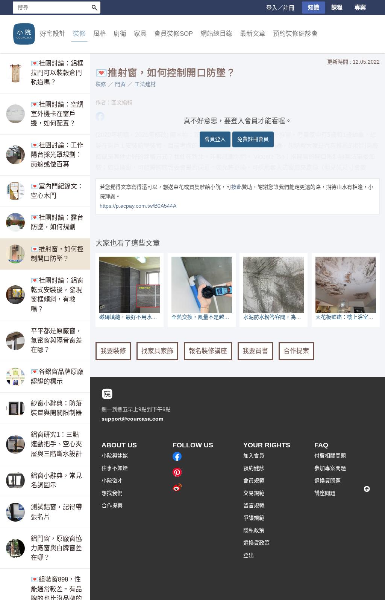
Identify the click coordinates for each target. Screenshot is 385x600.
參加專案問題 (330, 468)
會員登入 (215, 139)
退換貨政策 (256, 543)
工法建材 (145, 84)
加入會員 (253, 456)
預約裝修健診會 (295, 33)
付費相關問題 (330, 456)
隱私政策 (253, 530)
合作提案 (296, 351)
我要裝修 (113, 351)
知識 (313, 7)
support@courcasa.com (132, 419)
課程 (337, 7)
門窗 (120, 84)
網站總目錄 (216, 33)
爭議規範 (253, 518)
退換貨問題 (327, 481)
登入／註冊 (280, 8)
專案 (360, 7)
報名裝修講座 (208, 351)
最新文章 (252, 33)
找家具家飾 (157, 351)
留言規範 (253, 505)
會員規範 (253, 481)
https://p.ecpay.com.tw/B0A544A (138, 206)
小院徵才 (112, 481)
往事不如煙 (115, 468)
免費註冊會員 (253, 139)
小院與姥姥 (115, 456)
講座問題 (324, 493)
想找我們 (112, 493)
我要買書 (255, 351)
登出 (248, 555)
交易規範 (253, 493)
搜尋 (94, 7)
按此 (236, 187)
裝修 (100, 84)
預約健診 (253, 468)
